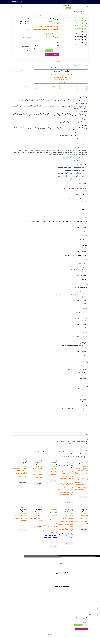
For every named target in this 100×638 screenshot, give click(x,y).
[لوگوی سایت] (85, 6)
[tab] (58, 60)
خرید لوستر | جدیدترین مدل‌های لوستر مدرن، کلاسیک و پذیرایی (73, 15)
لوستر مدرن (84, 141)
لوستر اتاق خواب (68, 511)
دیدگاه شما (85, 414)
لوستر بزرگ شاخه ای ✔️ (20, 511)
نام (87, 428)
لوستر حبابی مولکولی (82, 463)
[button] (83, 497)
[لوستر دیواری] (39, 507)
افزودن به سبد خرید (49, 50)
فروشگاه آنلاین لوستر (81, 144)
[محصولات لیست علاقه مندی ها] (17, 6)
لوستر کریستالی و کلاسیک (55, 15)
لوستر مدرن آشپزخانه (51, 464)
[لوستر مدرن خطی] (38, 460)
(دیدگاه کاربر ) (51, 21)
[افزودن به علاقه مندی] (86, 494)
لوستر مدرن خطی (37, 464)
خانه (86, 15)
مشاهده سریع (86, 499)
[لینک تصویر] (17, 70)
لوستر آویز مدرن (52, 512)
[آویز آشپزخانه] (24, 460)
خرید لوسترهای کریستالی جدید (79, 147)
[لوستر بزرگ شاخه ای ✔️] (20, 507)
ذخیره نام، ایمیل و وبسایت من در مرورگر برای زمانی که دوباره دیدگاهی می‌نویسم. (72, 441)
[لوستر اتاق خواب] (69, 507)
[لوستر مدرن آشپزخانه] (54, 460)
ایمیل (87, 434)
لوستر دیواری (38, 511)
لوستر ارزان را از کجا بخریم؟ (79, 138)
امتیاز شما (85, 410)
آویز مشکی (85, 511)
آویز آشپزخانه (23, 464)
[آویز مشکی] (85, 507)
